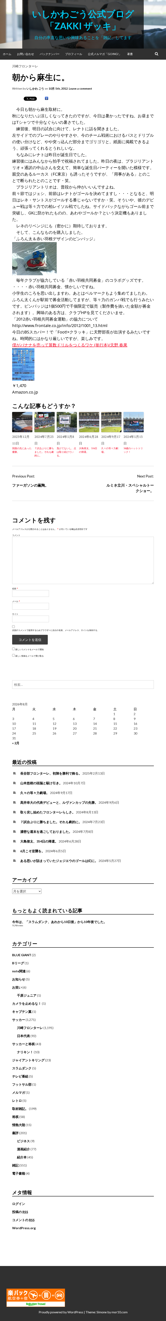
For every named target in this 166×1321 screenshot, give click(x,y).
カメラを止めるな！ (26, 1003)
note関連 (19, 971)
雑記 (15, 1165)
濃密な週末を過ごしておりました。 (46, 831)
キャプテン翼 (22, 1011)
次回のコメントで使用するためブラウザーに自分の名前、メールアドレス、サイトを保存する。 (55, 630)
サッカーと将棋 (23, 1044)
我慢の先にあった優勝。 (22, 450)
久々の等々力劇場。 (109, 450)
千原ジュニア (26, 995)
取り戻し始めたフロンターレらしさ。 (47, 812)
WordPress (75, 1312)
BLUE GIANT (21, 955)
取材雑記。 (20, 1108)
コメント (16, 535)
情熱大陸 (18, 1125)
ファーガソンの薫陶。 (30, 485)
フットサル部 (22, 1084)
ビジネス (23, 1141)
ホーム (7, 54)
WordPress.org (24, 1228)
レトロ (17, 1100)
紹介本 (22, 1157)
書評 (15, 1133)
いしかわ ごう (35, 88)
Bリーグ (18, 963)
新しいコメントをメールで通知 (29, 649)
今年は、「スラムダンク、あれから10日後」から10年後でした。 (59, 922)
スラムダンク (22, 1068)
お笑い (17, 987)
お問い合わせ (25, 54)
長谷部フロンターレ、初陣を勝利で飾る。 (51, 773)
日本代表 (23, 1036)
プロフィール (73, 54)
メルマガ (18, 1092)
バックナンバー (50, 54)
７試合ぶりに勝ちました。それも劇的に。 (44, 452)
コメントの (23, 1220)
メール (16, 601)
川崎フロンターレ (25, 66)
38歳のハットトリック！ (133, 450)
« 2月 (15, 743)
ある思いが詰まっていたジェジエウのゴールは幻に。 (59, 861)
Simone (102, 1312)
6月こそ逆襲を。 (32, 851)
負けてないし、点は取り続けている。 (66, 452)
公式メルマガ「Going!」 (104, 54)
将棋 (15, 1117)
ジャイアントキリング (28, 1060)
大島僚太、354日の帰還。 (88, 450)
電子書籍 (18, 1173)
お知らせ (18, 979)
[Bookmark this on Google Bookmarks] (46, 98)
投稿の (20, 1212)
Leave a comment (80, 88)
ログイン (18, 1204)
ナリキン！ (25, 1052)
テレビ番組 (20, 1076)
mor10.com (120, 1312)
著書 (130, 54)
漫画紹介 (23, 1149)
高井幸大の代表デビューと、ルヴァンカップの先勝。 (59, 802)
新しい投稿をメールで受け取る (29, 655)
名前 (15, 588)
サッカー (18, 1019)
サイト (15, 614)
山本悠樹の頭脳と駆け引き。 (41, 783)
